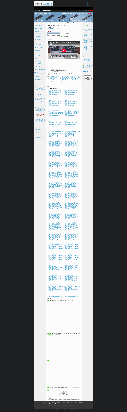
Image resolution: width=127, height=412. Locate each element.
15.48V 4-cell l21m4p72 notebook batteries (56, 113)
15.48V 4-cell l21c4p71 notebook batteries (71, 110)
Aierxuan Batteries (38, 41)
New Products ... (38, 77)
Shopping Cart (89, 4)
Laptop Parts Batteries (82, 405)
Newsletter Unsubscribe (39, 138)
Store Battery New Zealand (49, 405)
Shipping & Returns (38, 129)
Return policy (81, 402)
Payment (49, 8)
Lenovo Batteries (61, 22)
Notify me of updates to (87, 69)
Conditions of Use (38, 132)
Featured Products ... (38, 79)
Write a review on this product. (87, 60)
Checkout (79, 8)
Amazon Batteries (38, 47)
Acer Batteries (37, 31)
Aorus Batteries (38, 49)
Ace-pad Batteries (38, 28)
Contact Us (37, 134)
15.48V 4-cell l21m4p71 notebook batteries (72, 112)
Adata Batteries (38, 33)
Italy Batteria (75, 405)
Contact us (63, 402)
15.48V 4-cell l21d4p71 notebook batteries (71, 111)
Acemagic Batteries (38, 30)
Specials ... (37, 76)
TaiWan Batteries (58, 405)
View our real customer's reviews (54, 396)
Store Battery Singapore (40, 405)
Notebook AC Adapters (39, 60)
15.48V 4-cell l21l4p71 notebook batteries (55, 112)
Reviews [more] (87, 54)
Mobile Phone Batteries (39, 64)
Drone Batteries (38, 68)
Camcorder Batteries (38, 61)
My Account (63, 8)
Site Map (36, 135)
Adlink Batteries (38, 34)
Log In (91, 2)
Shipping (56, 8)
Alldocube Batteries (38, 45)
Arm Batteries (37, 53)
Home (88, 2)
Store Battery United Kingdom (67, 405)
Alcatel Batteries (38, 42)
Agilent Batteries (38, 39)
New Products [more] (40, 83)
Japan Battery (89, 405)
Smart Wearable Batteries (39, 73)
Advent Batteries (38, 36)
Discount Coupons (38, 137)
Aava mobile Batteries (39, 26)
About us (42, 8)
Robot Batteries (37, 66)
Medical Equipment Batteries (40, 69)
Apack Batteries (38, 50)
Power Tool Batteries (38, 63)
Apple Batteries (38, 52)
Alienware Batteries (38, 44)
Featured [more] (39, 104)
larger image (53, 79)
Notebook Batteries (53, 22)
